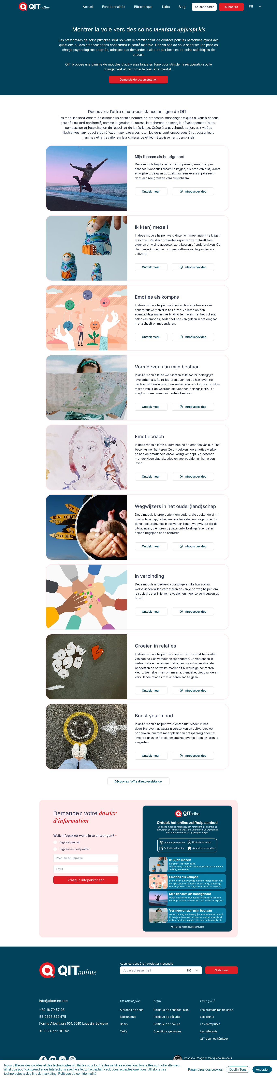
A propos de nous (131, 1009)
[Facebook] (43, 1059)
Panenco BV (191, 1058)
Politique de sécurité (167, 1016)
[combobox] (193, 970)
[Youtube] (52, 1059)
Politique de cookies (167, 1024)
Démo (124, 1024)
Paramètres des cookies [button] (205, 1069)
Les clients (207, 1016)
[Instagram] (72, 1059)
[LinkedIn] (62, 1059)
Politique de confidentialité (171, 1009)
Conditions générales (167, 1031)
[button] (114, 7)
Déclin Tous (238, 1069)
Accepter (262, 1069)
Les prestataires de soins (216, 1009)
